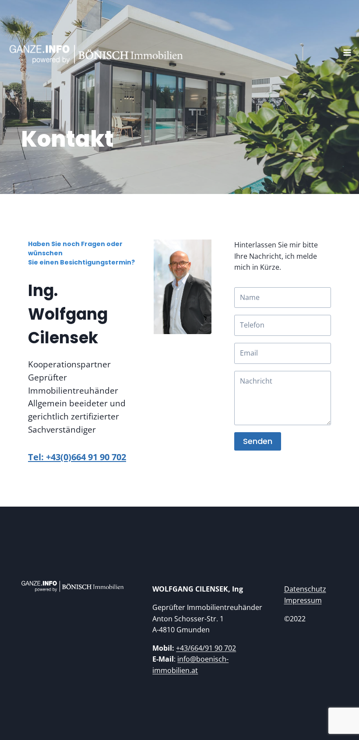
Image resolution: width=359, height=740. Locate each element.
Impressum (303, 600)
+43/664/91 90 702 (206, 648)
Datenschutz (305, 589)
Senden (257, 441)
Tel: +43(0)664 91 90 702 (77, 457)
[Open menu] (349, 48)
